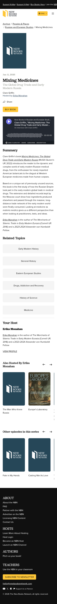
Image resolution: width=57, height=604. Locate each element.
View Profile (10, 351)
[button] (43, 364)
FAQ (5, 506)
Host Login (8, 537)
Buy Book (10, 109)
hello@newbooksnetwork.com (17, 583)
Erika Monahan (20, 95)
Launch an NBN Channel (14, 544)
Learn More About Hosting (15, 533)
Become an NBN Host (13, 540)
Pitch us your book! (12, 555)
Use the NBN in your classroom (18, 569)
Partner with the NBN (13, 510)
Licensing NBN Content (14, 518)
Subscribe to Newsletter (19, 577)
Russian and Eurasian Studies (19, 27)
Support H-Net (23, 4)
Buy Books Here (38, 4)
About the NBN (10, 502)
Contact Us (8, 521)
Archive (6, 23)
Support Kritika (9, 4)
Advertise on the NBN (13, 514)
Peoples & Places (21, 23)
